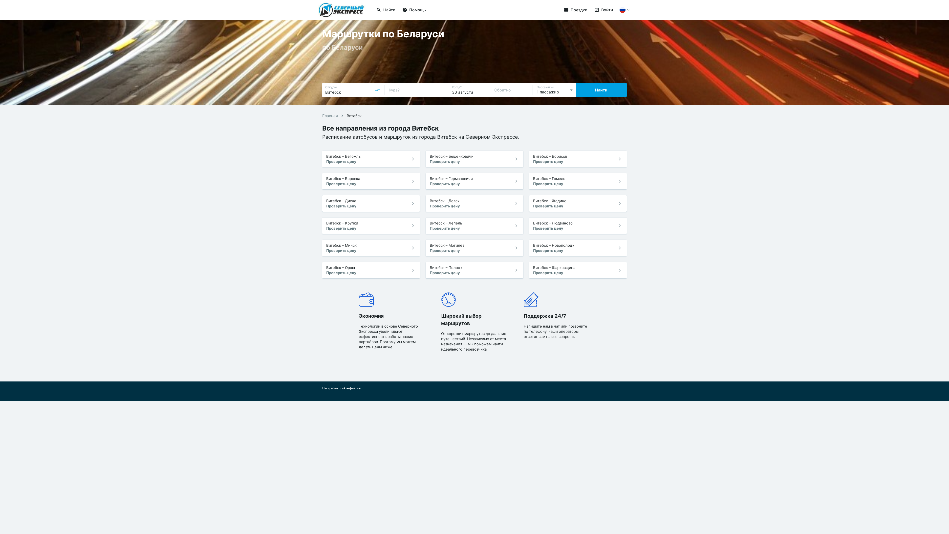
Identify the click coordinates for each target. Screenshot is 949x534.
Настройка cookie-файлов (341, 388)
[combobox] (353, 90)
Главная (330, 115)
